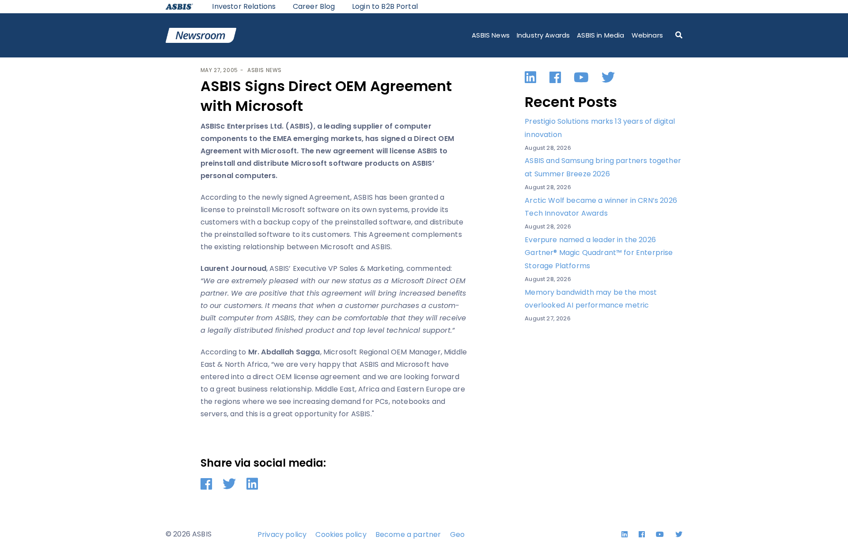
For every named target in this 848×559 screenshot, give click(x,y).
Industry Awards (543, 35)
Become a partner (408, 534)
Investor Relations (244, 6)
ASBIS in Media (600, 35)
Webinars (647, 35)
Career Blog (314, 6)
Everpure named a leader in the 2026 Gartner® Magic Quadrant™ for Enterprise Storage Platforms (599, 253)
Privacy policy (282, 534)
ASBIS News (491, 35)
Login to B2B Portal (385, 6)
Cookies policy (340, 534)
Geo (457, 534)
